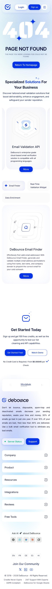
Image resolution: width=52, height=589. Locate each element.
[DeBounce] (8, 7)
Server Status (15, 441)
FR (20, 555)
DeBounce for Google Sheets (36, 583)
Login (21, 7)
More (26, 169)
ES (32, 555)
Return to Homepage (26, 65)
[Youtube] (31, 569)
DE (26, 555)
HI (39, 555)
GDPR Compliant (13, 583)
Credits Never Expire (13, 580)
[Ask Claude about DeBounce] (32, 539)
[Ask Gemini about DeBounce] (26, 539)
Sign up (34, 7)
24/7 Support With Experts (36, 580)
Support (32, 441)
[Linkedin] (25, 569)
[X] (20, 569)
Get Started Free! (15, 352)
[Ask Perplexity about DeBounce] (19, 539)
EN (13, 555)
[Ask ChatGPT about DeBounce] (13, 539)
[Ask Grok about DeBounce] (38, 539)
